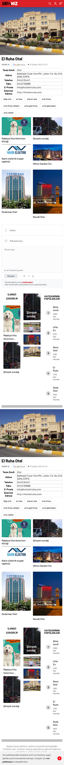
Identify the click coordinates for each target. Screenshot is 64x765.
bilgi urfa (7, 99)
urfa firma (46, 99)
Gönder (11, 276)
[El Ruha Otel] (31, 352)
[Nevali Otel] (31, 339)
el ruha (19, 99)
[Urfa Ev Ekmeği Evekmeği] (31, 327)
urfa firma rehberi (11, 106)
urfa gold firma (30, 106)
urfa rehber (9, 112)
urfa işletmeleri (49, 106)
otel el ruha (32, 99)
